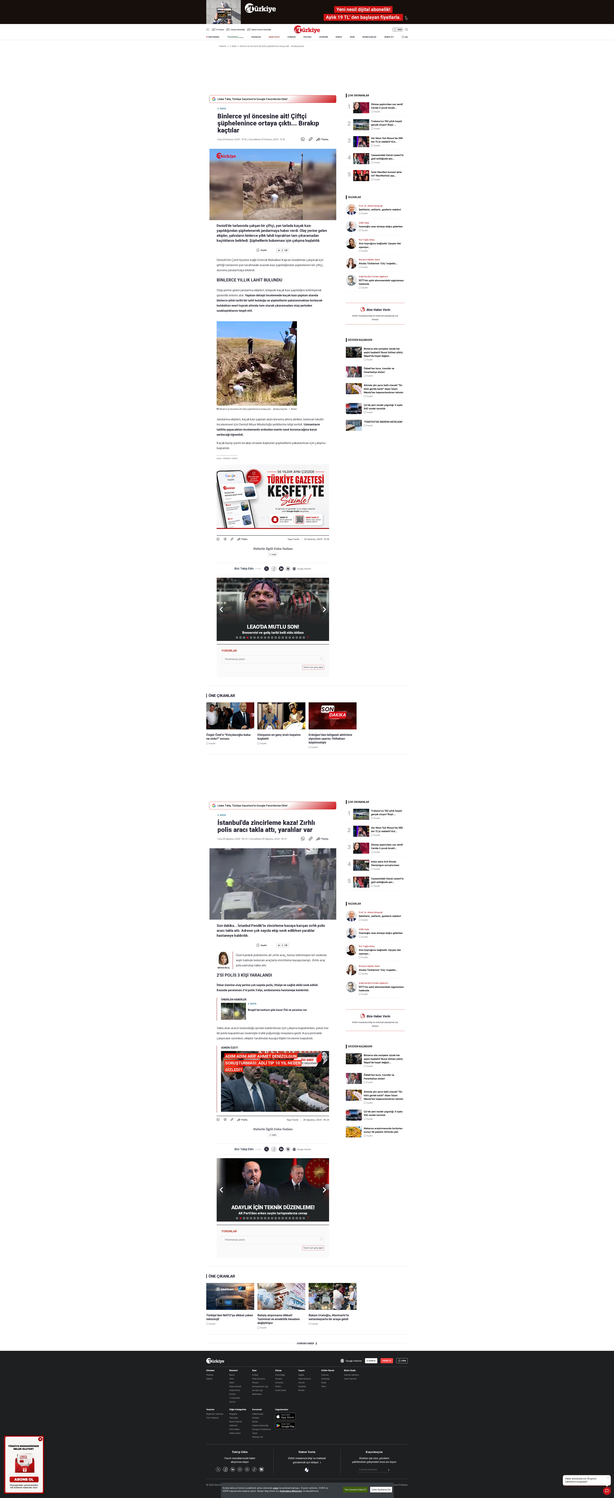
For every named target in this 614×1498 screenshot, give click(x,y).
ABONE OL (386, 1361)
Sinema (324, 1375)
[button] (324, 609)
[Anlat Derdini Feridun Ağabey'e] (352, 280)
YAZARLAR (256, 37)
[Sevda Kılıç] (223, 958)
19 (300, 638)
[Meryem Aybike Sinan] (352, 263)
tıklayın (375, 319)
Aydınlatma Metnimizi (291, 1491)
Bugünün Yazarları (214, 1414)
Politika (209, 1375)
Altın (231, 1378)
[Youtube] (239, 1469)
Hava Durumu (304, 1378)
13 (279, 638)
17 (293, 638)
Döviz (231, 1382)
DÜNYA (339, 37)
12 (276, 638)
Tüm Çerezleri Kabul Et (355, 1489)
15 (286, 638)
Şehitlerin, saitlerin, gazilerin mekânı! (380, 209)
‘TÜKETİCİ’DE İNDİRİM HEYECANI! (383, 421)
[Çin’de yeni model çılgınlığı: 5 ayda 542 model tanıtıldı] (354, 413)
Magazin (233, 1414)
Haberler (233, 1425)
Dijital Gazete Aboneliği (261, 29)
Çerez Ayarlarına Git (381, 1489)
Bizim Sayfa (350, 1370)
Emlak (232, 1394)
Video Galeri (235, 1433)
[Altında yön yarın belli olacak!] (354, 393)
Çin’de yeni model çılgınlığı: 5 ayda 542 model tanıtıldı (383, 407)
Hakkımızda (257, 1414)
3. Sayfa (221, 109)
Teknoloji (233, 1417)
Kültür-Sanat (327, 1370)
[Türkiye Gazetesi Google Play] (285, 1426)
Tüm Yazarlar (212, 1417)
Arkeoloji (325, 1378)
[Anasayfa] (215, 1360)
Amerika (279, 1382)
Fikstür (255, 1382)
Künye (255, 1421)
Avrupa (278, 1378)
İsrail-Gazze (280, 1390)
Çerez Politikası (400, 1485)
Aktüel (301, 1390)
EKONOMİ (323, 37)
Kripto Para (234, 1390)
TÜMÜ (308, 637)
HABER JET (389, 37)
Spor (254, 1370)
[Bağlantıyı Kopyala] (311, 139)
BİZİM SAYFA (274, 37)
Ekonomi (233, 1370)
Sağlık (301, 1375)
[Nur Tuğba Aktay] (352, 243)
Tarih (323, 1386)
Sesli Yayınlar (350, 1378)
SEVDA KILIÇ (223, 968)
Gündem (210, 1370)
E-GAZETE (371, 1361)
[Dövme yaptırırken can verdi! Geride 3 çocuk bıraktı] (362, 107)
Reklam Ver (257, 1437)
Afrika (278, 1386)
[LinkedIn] (281, 568)
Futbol (255, 1375)
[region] (307, 1490)
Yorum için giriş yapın (313, 667)
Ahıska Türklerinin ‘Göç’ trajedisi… (378, 263)
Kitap (323, 1382)
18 (297, 638)
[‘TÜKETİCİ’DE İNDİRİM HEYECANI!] (354, 430)
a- (279, 250)
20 (304, 638)
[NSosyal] (288, 569)
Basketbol (257, 1394)
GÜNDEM (291, 37)
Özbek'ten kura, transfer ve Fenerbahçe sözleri (379, 370)
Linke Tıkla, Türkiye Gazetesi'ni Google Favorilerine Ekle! (252, 99)
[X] (266, 568)
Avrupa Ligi (257, 1390)
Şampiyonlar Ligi (260, 1386)
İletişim (255, 1417)
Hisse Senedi (235, 1386)
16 (290, 638)
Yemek (301, 1382)
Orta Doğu (280, 1375)
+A (285, 250)
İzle (406, 37)
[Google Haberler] (301, 568)
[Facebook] (225, 539)
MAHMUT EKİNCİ (230, 458)
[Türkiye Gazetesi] (307, 32)
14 (283, 638)
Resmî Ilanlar (235, 1421)
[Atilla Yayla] (352, 226)
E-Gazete (220, 29)
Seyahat (302, 1386)
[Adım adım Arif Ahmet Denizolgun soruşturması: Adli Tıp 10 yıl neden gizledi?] (362, 865)
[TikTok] (254, 1469)
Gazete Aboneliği (238, 29)
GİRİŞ (399, 29)
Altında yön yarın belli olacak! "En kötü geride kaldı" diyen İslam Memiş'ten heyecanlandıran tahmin (383, 389)
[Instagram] (247, 1469)
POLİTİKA (307, 37)
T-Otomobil (234, 1398)
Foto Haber (234, 1429)
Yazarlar (210, 1409)
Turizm (232, 1401)
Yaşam (301, 1370)
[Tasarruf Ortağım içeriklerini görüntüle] (235, 37)
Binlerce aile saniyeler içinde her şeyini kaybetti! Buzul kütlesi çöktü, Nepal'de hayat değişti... (383, 352)
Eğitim (209, 1378)
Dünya (278, 1370)
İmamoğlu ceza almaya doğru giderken (381, 226)
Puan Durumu (258, 1378)
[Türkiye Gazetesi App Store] (285, 1416)
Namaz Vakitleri (351, 1375)
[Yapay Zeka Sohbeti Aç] (607, 1491)
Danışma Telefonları (261, 1429)
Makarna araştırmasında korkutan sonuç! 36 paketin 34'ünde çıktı (383, 1130)
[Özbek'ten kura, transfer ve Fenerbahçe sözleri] (354, 376)
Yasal (254, 1433)
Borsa (232, 1375)
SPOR (352, 37)
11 (272, 638)
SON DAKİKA (213, 37)
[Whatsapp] (303, 139)
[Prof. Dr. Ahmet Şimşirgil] (352, 209)
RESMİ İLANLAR (369, 37)
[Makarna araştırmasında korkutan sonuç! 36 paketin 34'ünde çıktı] (354, 1136)
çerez (275, 1488)
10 (269, 638)
